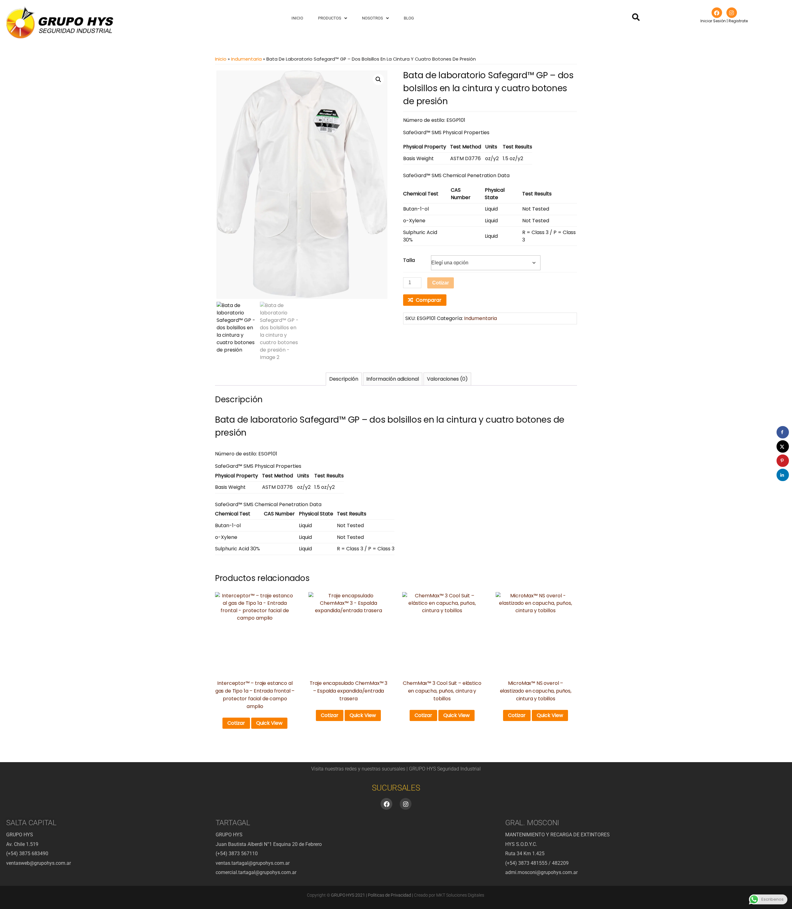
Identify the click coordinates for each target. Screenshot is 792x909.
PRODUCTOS (329, 18)
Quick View (269, 723)
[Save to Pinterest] (783, 460)
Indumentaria (246, 59)
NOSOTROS (372, 18)
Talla (409, 260)
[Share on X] (783, 446)
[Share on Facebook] (783, 432)
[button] (333, 18)
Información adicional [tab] (392, 378)
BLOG (409, 18)
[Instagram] (731, 12)
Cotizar (440, 282)
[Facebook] (717, 12)
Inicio (220, 59)
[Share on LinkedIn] (783, 475)
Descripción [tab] (343, 378)
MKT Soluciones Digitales (460, 895)
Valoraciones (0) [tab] (447, 378)
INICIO (297, 18)
